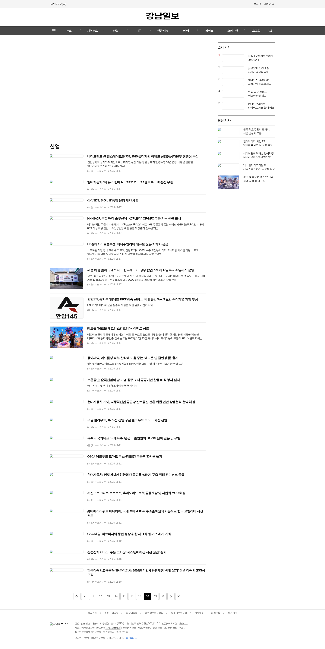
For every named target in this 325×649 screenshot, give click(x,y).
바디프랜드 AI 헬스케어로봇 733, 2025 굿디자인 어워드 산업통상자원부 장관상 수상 (142, 156)
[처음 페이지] (77, 596)
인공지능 (162, 30)
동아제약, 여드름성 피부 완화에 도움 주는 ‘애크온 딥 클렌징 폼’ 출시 (132, 358)
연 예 (186, 30)
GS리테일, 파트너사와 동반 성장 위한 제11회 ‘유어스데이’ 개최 (129, 534)
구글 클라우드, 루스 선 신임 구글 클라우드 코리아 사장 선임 (127, 420)
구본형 (97, 632)
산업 (115, 30)
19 (154, 596)
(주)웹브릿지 (122, 632)
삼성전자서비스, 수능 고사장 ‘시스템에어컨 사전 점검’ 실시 (126, 552)
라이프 (209, 30)
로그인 (257, 3)
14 (115, 596)
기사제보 (199, 613)
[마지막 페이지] (178, 596)
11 (91, 596)
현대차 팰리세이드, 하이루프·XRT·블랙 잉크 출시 (261, 107)
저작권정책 (131, 613)
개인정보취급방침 (154, 613)
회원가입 (269, 3)
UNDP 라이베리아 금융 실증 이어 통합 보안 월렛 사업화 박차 (120, 305)
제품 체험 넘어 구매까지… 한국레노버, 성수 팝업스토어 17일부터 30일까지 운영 (140, 270)
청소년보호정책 (179, 613)
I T (139, 30)
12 (99, 596)
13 (107, 596)
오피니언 (232, 30)
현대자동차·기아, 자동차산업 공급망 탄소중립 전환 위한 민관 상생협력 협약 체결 (141, 402)
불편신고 (232, 613)
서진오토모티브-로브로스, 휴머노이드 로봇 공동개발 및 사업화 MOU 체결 (136, 493)
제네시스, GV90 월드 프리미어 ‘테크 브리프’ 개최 (260, 83)
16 (130, 596)
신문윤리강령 (111, 613)
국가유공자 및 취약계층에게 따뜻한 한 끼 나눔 (112, 385)
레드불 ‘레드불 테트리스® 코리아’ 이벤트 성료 (118, 328)
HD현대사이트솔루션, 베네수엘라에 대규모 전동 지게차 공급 (127, 244)
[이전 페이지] (84, 596)
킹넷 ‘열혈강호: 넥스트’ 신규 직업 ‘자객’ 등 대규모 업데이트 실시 (258, 181)
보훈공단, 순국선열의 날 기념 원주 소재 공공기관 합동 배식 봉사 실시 (133, 380)
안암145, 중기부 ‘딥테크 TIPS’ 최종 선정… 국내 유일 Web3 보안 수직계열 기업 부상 (142, 299)
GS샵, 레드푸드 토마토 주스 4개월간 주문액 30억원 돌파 (124, 456)
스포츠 (256, 30)
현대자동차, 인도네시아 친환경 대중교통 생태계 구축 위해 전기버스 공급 (135, 474)
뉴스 (68, 30)
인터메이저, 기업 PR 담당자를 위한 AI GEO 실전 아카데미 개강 (257, 145)
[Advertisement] (128, 87)
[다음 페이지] (171, 596)
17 (138, 596)
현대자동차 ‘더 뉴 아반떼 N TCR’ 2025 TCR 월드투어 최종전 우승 (130, 182)
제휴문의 (215, 613)
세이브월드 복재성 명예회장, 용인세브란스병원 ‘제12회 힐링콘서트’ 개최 (258, 157)
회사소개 (92, 613)
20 (161, 596)
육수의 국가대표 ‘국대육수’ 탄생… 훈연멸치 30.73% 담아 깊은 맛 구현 (133, 438)
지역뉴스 (92, 30)
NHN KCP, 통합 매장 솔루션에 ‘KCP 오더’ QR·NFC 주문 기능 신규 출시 (134, 218)
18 (146, 596)
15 (122, 596)
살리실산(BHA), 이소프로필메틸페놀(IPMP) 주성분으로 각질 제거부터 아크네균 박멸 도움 (135, 363)
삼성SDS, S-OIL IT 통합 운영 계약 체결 (112, 200)
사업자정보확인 (113, 628)
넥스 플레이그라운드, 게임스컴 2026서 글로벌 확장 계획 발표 (259, 169)
